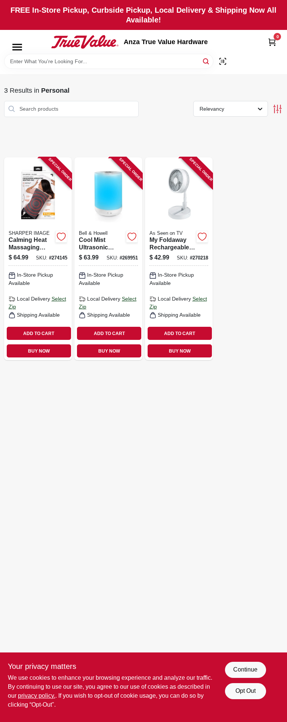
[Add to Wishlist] (61, 237)
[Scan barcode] (222, 61)
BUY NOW (39, 351)
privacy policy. (36, 695)
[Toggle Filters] (277, 109)
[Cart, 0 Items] (272, 42)
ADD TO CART (38, 333)
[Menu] (17, 47)
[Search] (206, 61)
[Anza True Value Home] (84, 42)
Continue (245, 669)
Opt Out (245, 691)
